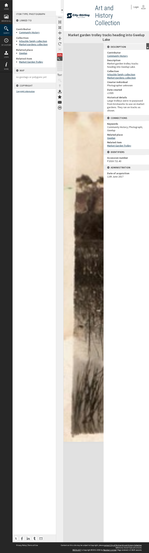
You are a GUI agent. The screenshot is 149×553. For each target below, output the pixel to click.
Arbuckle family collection (33, 41)
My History (6, 45)
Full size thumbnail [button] (59, 22)
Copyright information (25, 91)
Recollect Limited (109, 550)
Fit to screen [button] (59, 27)
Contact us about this (59, 102)
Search (6, 33)
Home (6, 9)
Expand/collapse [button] (147, 46)
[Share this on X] (16, 536)
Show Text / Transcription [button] (59, 75)
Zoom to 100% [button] (59, 49)
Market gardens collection (33, 44)
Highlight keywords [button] (59, 86)
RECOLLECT (77, 550)
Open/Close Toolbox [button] (62, 6)
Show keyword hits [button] (59, 80)
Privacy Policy (21, 545)
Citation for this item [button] (59, 107)
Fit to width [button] (59, 33)
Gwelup (23, 53)
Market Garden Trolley (31, 62)
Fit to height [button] (59, 38)
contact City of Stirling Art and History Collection (123, 545)
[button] (60, 59)
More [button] (6, 69)
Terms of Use (33, 545)
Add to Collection (59, 97)
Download (59, 91)
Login (6, 57)
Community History (29, 32)
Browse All (6, 21)
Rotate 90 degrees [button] (59, 44)
